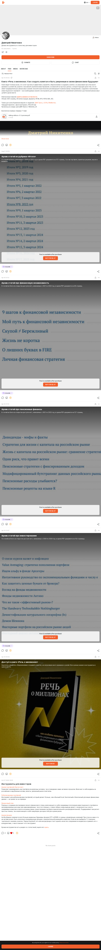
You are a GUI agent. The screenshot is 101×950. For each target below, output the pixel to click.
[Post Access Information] (95, 78)
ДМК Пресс (39, 103)
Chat (77, 62)
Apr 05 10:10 (5, 404)
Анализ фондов (6, 815)
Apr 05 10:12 (5, 277)
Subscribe (50, 57)
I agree (50, 946)
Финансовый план (7, 803)
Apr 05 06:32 (5, 78)
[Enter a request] (95, 73)
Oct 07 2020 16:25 (7, 780)
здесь (47, 827)
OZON (45, 103)
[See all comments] (3, 145)
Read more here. (64, 942)
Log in (95, 2)
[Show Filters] (99, 73)
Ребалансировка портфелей (11, 795)
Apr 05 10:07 (5, 530)
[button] (3, 2)
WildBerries (52, 103)
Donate (27, 62)
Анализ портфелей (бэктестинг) (12, 787)
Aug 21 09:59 (5, 151)
